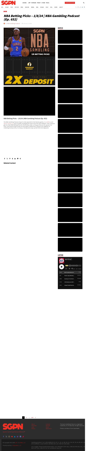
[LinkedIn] (15, 158)
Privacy (33, 428)
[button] (84, 3)
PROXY (39, 2)
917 (32, 417)
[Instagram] (78, 7)
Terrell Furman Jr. (8, 123)
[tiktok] (23, 436)
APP (29, 2)
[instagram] (9, 436)
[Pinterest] (9, 158)
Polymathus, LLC (16, 445)
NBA (5, 11)
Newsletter (49, 428)
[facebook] (3, 436)
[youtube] (12, 436)
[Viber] (17, 158)
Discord (48, 425)
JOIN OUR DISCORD (70, 2)
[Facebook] (4, 158)
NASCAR (27, 7)
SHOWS (24, 3)
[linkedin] (15, 436)
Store (47, 427)
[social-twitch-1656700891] (17, 436)
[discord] (20, 436)
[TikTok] (80, 7)
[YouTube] (82, 7)
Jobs (32, 427)
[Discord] (84, 7)
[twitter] (6, 436)
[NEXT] (35, 417)
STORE (43, 2)
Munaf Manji (47, 122)
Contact (48, 424)
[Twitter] (76, 7)
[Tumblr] (12, 158)
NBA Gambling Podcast (13, 23)
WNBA (32, 7)
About (33, 424)
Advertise (33, 425)
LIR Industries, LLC (20, 442)
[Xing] (20, 158)
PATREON (33, 2)
